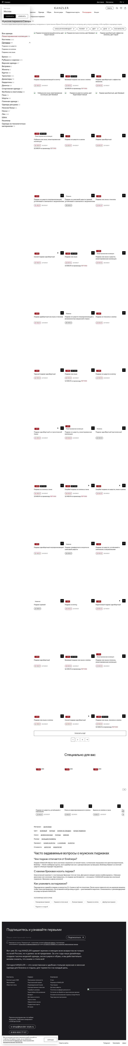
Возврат (30, 994)
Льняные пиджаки (77, 902)
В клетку (71, 843)
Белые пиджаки (79, 831)
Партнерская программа (58, 997)
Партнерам (54, 985)
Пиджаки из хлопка (92, 902)
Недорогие (57, 847)
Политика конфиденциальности (60, 990)
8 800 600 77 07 (18, 1032)
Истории (30, 1007)
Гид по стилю (32, 999)
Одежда (41, 12)
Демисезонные (47, 835)
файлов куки (18, 1040)
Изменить (22, 16)
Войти (109, 8)
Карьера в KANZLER (57, 982)
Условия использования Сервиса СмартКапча (65, 994)
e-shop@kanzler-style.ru (22, 1026)
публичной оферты (49, 942)
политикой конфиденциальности (29, 944)
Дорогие (47, 847)
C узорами (62, 843)
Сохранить (10, 16)
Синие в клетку (49, 843)
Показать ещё (80, 733)
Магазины (109, 2)
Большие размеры (49, 839)
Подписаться (76, 937)
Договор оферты (55, 987)
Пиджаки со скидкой (42, 906)
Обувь (49, 12)
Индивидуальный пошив (35, 985)
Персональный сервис (35, 982)
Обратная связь (12, 985)
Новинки (32, 12)
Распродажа (86, 12)
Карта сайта (63, 1043)
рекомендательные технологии (12, 1042)
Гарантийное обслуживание (36, 992)
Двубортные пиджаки (109, 902)
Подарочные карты (73, 12)
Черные (52, 831)
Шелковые (47, 827)
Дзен (124, 1043)
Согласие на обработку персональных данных (64, 992)
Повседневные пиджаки (43, 902)
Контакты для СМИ (13, 980)
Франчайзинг (11, 982)
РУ (121, 2)
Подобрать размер (34, 990)
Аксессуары (58, 12)
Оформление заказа (34, 1002)
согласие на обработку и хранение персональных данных (60, 944)
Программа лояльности (35, 980)
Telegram (106, 1043)
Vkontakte (116, 1043)
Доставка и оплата (34, 997)
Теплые (58, 835)
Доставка (100, 2)
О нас (52, 980)
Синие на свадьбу (64, 831)
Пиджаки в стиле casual (61, 902)
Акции (96, 12)
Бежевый (43, 831)
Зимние (66, 835)
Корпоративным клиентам (36, 987)
